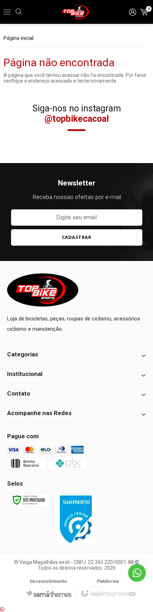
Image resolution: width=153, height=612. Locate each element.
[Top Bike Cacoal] (76, 12)
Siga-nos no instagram (76, 113)
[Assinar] (76, 237)
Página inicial (18, 38)
